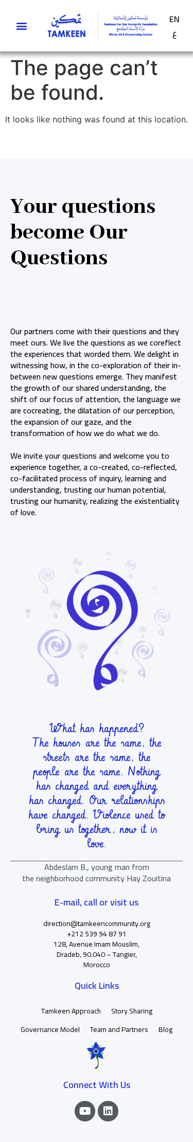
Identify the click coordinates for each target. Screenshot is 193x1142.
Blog (165, 1029)
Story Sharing (131, 1011)
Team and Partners (119, 1029)
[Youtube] (85, 1111)
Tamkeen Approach (71, 1011)
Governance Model (50, 1029)
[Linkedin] (108, 1111)
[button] (21, 25)
